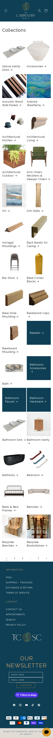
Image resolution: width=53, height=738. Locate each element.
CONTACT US (14, 609)
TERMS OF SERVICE (18, 593)
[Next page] (46, 558)
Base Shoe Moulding (9, 314)
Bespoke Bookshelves (35, 543)
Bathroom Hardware (36, 399)
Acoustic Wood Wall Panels (12, 103)
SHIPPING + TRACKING (19, 582)
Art (4, 210)
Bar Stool (8, 277)
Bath (5, 383)
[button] (6, 10)
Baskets (35, 332)
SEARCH (11, 620)
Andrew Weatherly (34, 103)
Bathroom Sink (12, 439)
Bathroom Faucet (12, 399)
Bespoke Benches (8, 543)
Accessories (35, 66)
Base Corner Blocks (35, 279)
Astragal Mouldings (9, 244)
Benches (33, 506)
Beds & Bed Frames (10, 508)
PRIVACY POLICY (16, 625)
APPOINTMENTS (15, 614)
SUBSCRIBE (26, 685)
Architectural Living (36, 138)
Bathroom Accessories (38, 366)
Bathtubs (8, 475)
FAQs (9, 577)
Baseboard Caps (38, 313)
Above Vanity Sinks (11, 68)
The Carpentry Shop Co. (24, 732)
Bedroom (33, 475)
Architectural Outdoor (11, 173)
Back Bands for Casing (37, 244)
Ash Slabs (33, 210)
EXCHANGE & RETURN (19, 588)
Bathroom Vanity (38, 439)
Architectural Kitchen (11, 138)
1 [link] (6, 558)
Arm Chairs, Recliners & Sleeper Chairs (37, 175)
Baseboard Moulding (9, 350)
